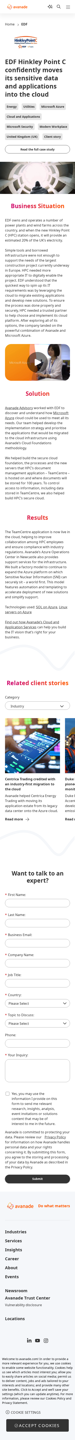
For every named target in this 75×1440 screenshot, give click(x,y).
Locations (15, 1318)
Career (12, 1259)
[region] (37, 1396)
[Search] (58, 6)
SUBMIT (37, 1179)
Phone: (10, 1035)
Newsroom (16, 1290)
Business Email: (18, 935)
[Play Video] (37, 362)
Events (12, 1276)
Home (10, 24)
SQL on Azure (46, 607)
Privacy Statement (14, 1403)
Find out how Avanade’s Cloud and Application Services (32, 624)
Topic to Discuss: (19, 1015)
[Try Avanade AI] (50, 6)
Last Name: (15, 914)
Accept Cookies (39, 1425)
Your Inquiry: (16, 1055)
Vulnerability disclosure (23, 1305)
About (11, 1267)
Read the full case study (37, 149)
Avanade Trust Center (27, 1298)
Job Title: (13, 975)
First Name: (15, 894)
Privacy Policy (55, 1137)
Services (13, 1241)
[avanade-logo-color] (17, 6)
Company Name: (19, 955)
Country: (13, 995)
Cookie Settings (26, 1412)
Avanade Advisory (19, 408)
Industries (15, 1232)
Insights (13, 1250)
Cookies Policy (55, 1398)
